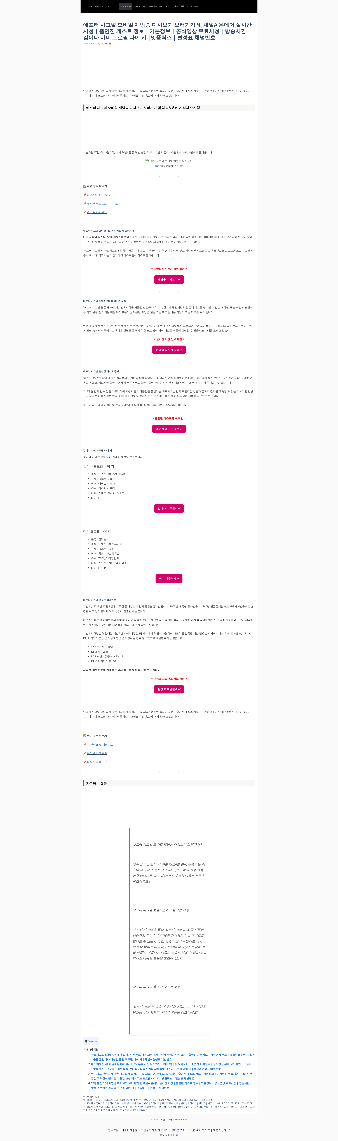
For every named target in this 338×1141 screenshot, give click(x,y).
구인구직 (194, 6)
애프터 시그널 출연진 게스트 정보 (196, 1099)
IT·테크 (175, 6)
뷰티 (161, 6)
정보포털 (113, 1130)
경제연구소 (178, 1130)
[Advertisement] (169, 68)
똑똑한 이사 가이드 (199, 1130)
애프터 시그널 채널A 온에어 (164, 1099)
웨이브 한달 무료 (97, 753)
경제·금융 (99, 6)
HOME (90, 6)
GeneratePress (180, 1119)
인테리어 (137, 6)
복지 (145, 6)
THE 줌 (174, 1135)
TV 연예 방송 (125, 6)
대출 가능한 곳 (221, 1130)
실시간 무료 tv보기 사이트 (102, 203)
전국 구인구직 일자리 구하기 (152, 1130)
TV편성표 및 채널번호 (100, 744)
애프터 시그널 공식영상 (98, 1099)
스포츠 (108, 6)
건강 (116, 6)
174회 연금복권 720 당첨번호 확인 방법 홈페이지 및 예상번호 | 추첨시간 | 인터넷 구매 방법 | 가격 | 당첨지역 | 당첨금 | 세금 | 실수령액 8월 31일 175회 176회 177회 (170, 1103)
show (94, 1041)
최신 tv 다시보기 (97, 212)
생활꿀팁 (153, 6)
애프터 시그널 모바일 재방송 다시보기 (130, 1099)
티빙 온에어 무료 (97, 762)
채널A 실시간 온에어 (99, 195)
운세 (167, 6)
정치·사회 (184, 6)
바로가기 (126, 1130)
